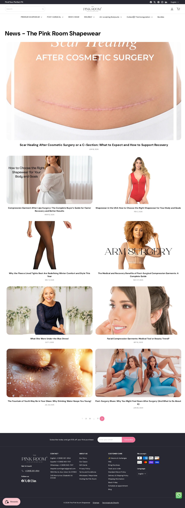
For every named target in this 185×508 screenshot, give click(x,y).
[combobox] (25, 9)
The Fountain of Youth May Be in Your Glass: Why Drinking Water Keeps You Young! (49, 401)
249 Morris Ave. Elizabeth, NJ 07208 (61, 476)
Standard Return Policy (117, 472)
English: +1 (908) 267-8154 (60, 458)
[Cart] (178, 9)
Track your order (114, 469)
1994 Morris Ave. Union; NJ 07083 (63, 472)
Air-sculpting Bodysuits (110, 17)
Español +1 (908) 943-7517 (60, 462)
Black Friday (113, 482)
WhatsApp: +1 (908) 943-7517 (61, 465)
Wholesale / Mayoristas (88, 475)
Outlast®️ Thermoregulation (139, 17)
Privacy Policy (84, 469)
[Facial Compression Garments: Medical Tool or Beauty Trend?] (138, 310)
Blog (110, 489)
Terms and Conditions (87, 472)
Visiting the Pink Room (88, 479)
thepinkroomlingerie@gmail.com (63, 469)
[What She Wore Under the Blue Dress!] (49, 310)
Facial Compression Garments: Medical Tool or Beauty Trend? (138, 338)
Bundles (161, 17)
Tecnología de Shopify (110, 503)
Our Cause (83, 462)
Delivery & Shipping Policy (118, 475)
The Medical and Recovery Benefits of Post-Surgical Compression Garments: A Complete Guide (138, 275)
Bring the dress (114, 465)
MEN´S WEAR (73, 17)
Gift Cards (83, 465)
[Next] (102, 418)
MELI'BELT (88, 17)
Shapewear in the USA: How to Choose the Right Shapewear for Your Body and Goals (138, 208)
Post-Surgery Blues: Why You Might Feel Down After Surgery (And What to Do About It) (138, 402)
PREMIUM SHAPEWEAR (30, 17)
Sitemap (96, 503)
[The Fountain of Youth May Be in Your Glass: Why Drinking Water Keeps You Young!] (49, 373)
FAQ (109, 462)
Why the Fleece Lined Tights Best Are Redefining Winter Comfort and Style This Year (49, 275)
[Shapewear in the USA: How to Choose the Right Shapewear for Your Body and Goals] (138, 180)
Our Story (83, 458)
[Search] (43, 9)
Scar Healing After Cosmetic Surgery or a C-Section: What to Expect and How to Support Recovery (94, 145)
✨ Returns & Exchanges (117, 458)
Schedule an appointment (118, 486)
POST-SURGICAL (54, 17)
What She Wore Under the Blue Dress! (49, 338)
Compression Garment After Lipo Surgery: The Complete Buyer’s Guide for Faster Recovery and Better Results (49, 209)
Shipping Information (116, 479)
